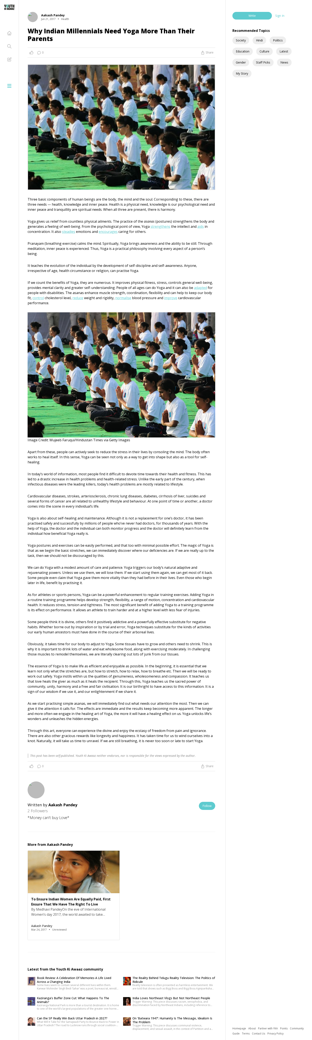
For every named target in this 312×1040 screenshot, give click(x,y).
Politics (278, 40)
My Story (242, 73)
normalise (123, 298)
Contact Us (259, 1033)
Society (241, 40)
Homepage (239, 1028)
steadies (68, 231)
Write (252, 16)
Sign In (279, 16)
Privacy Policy (275, 1033)
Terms (246, 1033)
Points (284, 1028)
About (252, 1028)
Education (242, 51)
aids (200, 226)
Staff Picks (263, 62)
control (38, 298)
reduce (77, 298)
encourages (108, 231)
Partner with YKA (268, 1028)
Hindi (259, 40)
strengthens (160, 226)
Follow (207, 806)
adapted (200, 287)
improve (170, 298)
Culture (264, 51)
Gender (241, 62)
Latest (284, 51)
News (284, 62)
